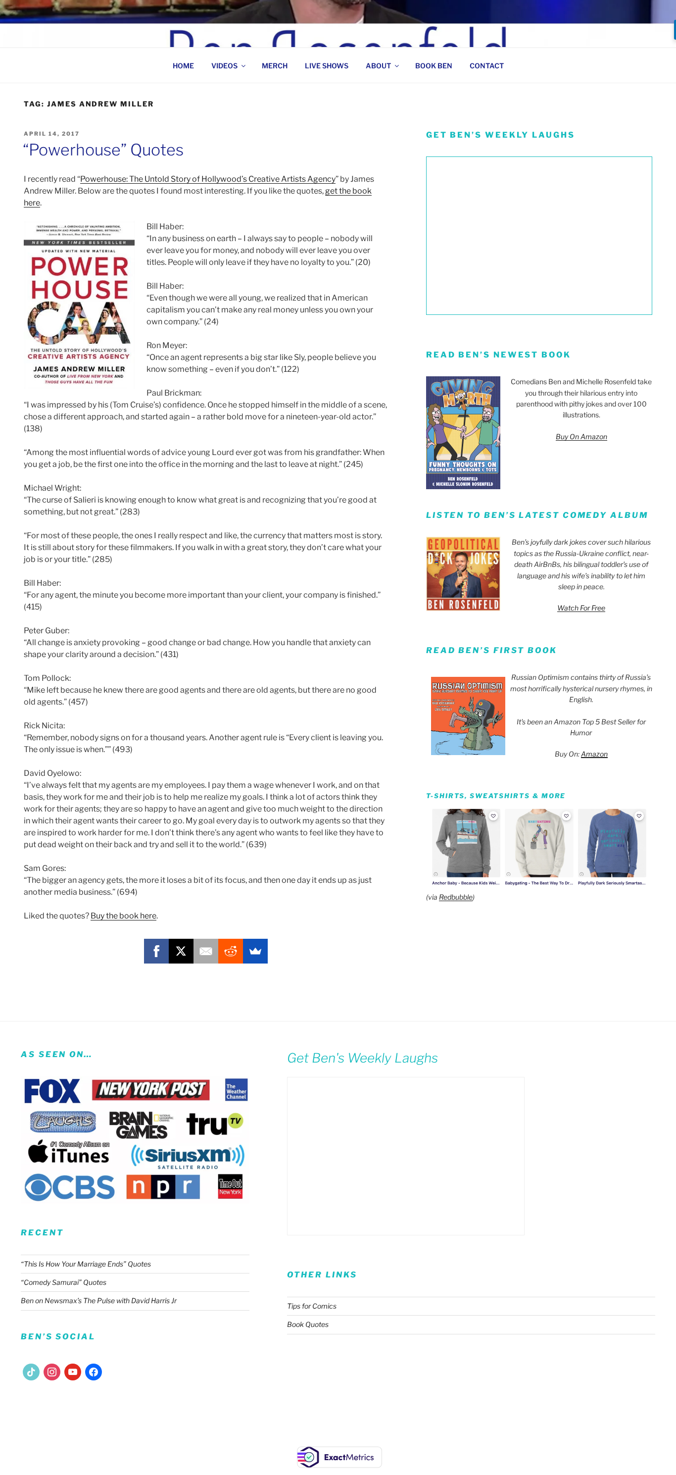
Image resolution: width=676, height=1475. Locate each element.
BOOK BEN (433, 65)
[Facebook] (156, 951)
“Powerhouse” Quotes (103, 149)
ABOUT (378, 65)
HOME (183, 65)
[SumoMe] (255, 951)
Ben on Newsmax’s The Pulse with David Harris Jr (99, 1300)
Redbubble (456, 897)
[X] (181, 951)
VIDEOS (224, 65)
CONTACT (487, 65)
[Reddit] (230, 951)
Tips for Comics (312, 1306)
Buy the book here (123, 915)
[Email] (205, 951)
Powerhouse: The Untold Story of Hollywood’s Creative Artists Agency (208, 179)
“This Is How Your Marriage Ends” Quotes (86, 1264)
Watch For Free (581, 608)
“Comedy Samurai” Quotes (63, 1282)
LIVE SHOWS (326, 65)
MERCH (275, 65)
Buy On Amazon (581, 436)
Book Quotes (308, 1324)
